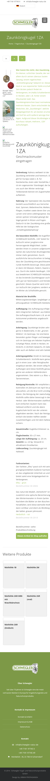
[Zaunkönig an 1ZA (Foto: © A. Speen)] (9, 108)
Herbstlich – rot (23, 514)
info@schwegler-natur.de (36, 1)
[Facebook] (25, 12)
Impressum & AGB (25, 722)
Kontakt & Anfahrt (25, 717)
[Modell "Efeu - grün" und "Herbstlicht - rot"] (9, 79)
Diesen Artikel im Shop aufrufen (32, 536)
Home (11, 44)
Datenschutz (25, 727)
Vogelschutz (19, 44)
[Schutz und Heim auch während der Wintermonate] (4, 127)
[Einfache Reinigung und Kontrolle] (4, 140)
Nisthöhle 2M (33, 567)
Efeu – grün (21, 482)
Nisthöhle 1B (10, 567)
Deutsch (22, 6)
